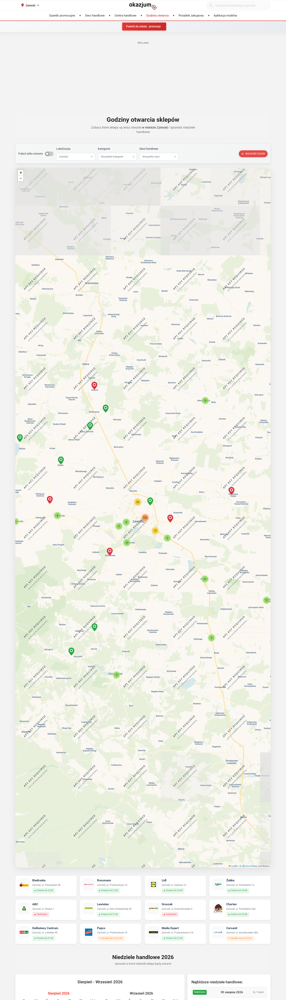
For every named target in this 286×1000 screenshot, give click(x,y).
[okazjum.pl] (143, 6)
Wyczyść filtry (255, 153)
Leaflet (234, 866)
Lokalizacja (63, 148)
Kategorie (104, 148)
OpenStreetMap (249, 866)
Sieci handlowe (148, 148)
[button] (150, 501)
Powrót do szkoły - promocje (143, 26)
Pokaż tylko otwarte (30, 153)
